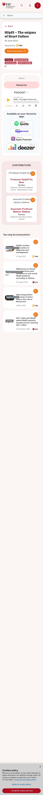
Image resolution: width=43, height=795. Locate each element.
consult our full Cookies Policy (25, 780)
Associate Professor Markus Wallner (22, 210)
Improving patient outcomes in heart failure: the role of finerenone (24, 298)
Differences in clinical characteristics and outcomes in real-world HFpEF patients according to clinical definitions (26, 275)
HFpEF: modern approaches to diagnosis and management (23, 248)
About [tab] (21, 78)
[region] (21, 779)
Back (10, 26)
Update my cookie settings (21, 784)
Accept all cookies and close (22, 791)
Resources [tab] (21, 85)
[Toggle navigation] (38, 5)
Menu (10, 15)
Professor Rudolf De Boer (21, 181)
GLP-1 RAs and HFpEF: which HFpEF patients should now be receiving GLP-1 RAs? (27, 321)
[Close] (40, 766)
